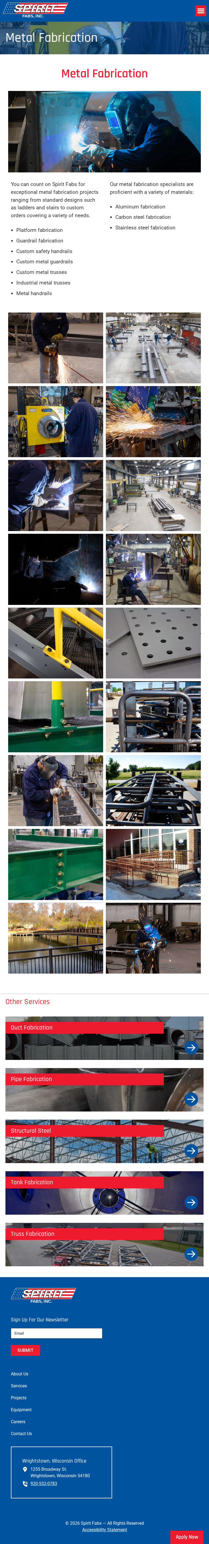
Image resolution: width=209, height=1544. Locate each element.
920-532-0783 (43, 1483)
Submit (25, 1350)
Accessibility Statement (104, 1529)
